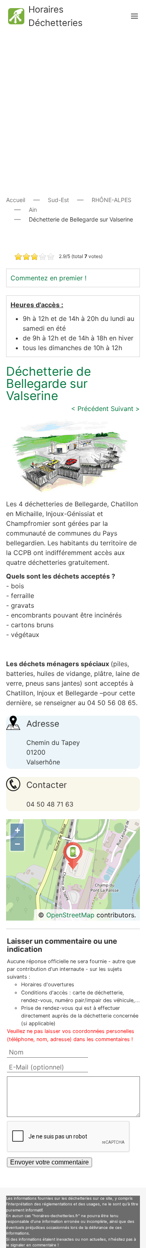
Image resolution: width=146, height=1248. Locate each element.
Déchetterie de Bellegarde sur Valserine (48, 383)
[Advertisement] (73, 105)
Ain (33, 209)
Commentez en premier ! (48, 278)
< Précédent (90, 409)
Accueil (15, 199)
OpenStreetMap (70, 915)
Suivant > (125, 409)
